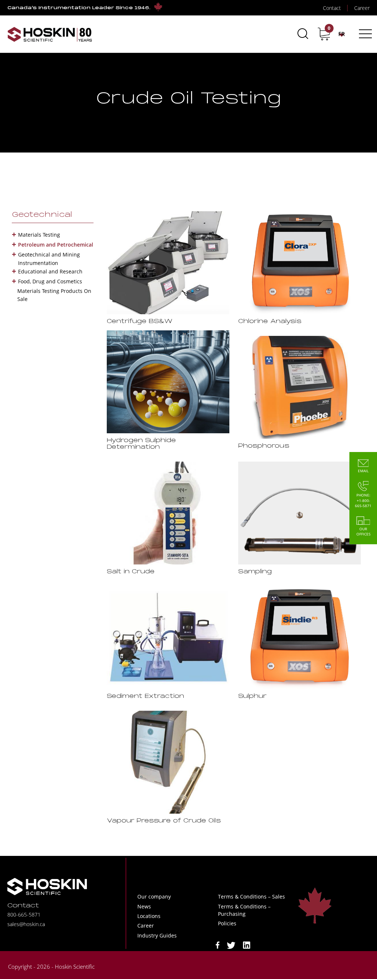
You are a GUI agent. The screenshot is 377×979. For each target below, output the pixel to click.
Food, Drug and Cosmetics (50, 281)
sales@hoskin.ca (26, 924)
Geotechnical (42, 215)
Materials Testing (39, 234)
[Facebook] (217, 944)
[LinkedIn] (246, 944)
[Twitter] (231, 944)
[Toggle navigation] (364, 33)
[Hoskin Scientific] (49, 34)
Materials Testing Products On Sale (54, 294)
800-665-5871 (23, 914)
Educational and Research (50, 271)
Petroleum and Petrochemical (55, 244)
